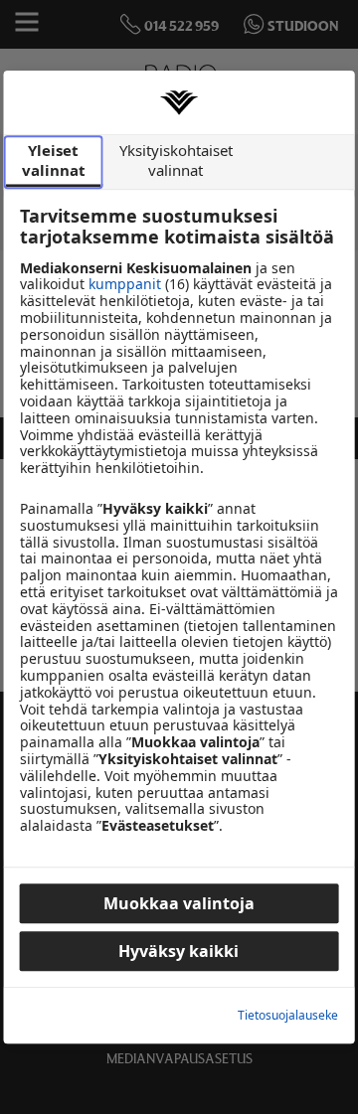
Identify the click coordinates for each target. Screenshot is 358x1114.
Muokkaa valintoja (179, 903)
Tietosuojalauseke (288, 1016)
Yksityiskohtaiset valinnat (176, 160)
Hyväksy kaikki (178, 951)
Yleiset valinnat (54, 160)
